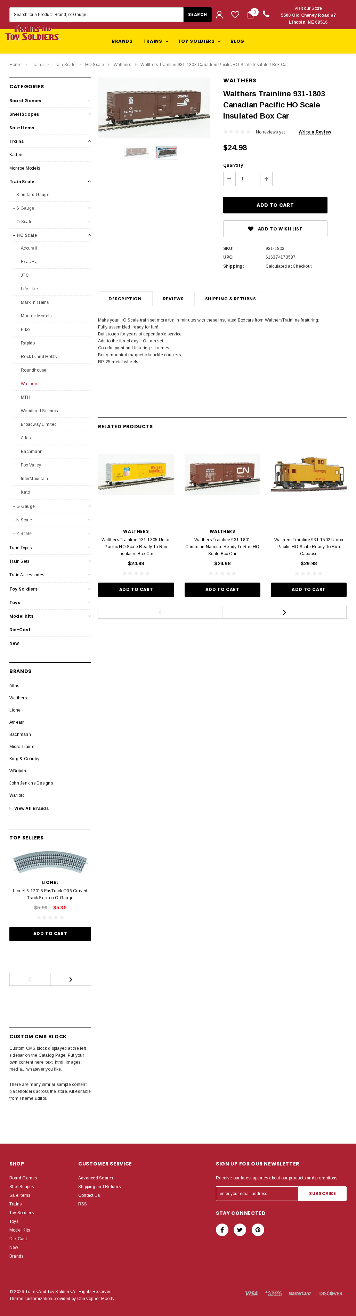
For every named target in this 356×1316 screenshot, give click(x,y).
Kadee (15, 154)
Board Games (25, 101)
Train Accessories (26, 574)
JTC (24, 275)
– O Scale (22, 221)
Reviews (173, 299)
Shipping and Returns (99, 1186)
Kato (25, 492)
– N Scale (22, 520)
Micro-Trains (21, 746)
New (14, 643)
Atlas (25, 438)
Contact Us (89, 1195)
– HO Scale (25, 235)
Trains (37, 64)
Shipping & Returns (230, 299)
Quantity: (234, 165)
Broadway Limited (38, 424)
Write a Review (315, 132)
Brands (122, 41)
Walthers (122, 64)
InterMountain (34, 478)
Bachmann (31, 451)
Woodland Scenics (39, 410)
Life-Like (29, 288)
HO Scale (94, 64)
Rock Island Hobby (38, 356)
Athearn (17, 722)
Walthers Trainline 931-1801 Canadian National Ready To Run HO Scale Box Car (222, 546)
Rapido (27, 343)
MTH (25, 397)
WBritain (17, 771)
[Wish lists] (235, 14)
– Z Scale (22, 533)
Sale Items (21, 128)
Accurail (28, 248)
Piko (25, 329)
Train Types (20, 547)
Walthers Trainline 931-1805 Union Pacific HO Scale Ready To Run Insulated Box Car (136, 546)
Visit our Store (308, 15)
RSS (82, 1204)
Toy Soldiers (23, 589)
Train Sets (19, 561)
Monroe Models (24, 168)
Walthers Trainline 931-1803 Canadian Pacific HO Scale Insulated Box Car (214, 64)
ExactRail (30, 261)
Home (15, 64)
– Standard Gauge (31, 194)
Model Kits (21, 616)
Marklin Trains (34, 302)
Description (125, 299)
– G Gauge (24, 506)
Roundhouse (33, 370)
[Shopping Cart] (250, 14)
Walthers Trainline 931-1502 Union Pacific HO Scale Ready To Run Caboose (308, 546)
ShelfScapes (24, 114)
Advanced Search (95, 1178)
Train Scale (64, 64)
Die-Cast (20, 630)
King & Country (24, 758)
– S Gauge (23, 208)
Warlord (17, 795)
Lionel (15, 710)
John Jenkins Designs (31, 783)
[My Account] (219, 14)
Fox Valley (30, 465)
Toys (14, 603)
